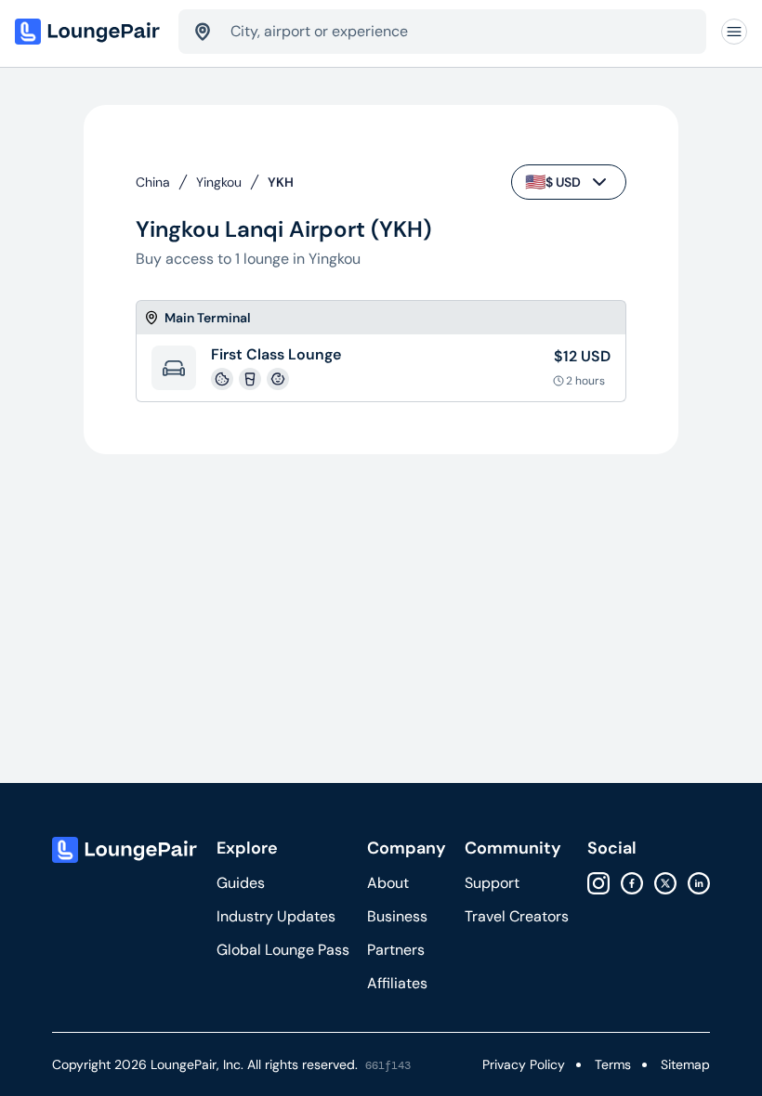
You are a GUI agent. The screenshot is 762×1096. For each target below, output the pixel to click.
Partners (396, 949)
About (388, 883)
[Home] (89, 31)
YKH (281, 182)
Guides (241, 883)
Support (492, 883)
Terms (613, 1064)
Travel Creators (517, 916)
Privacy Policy (523, 1064)
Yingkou (219, 182)
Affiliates (397, 983)
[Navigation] (734, 31)
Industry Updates (276, 916)
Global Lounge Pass (283, 949)
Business (397, 916)
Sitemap (685, 1064)
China (153, 182)
